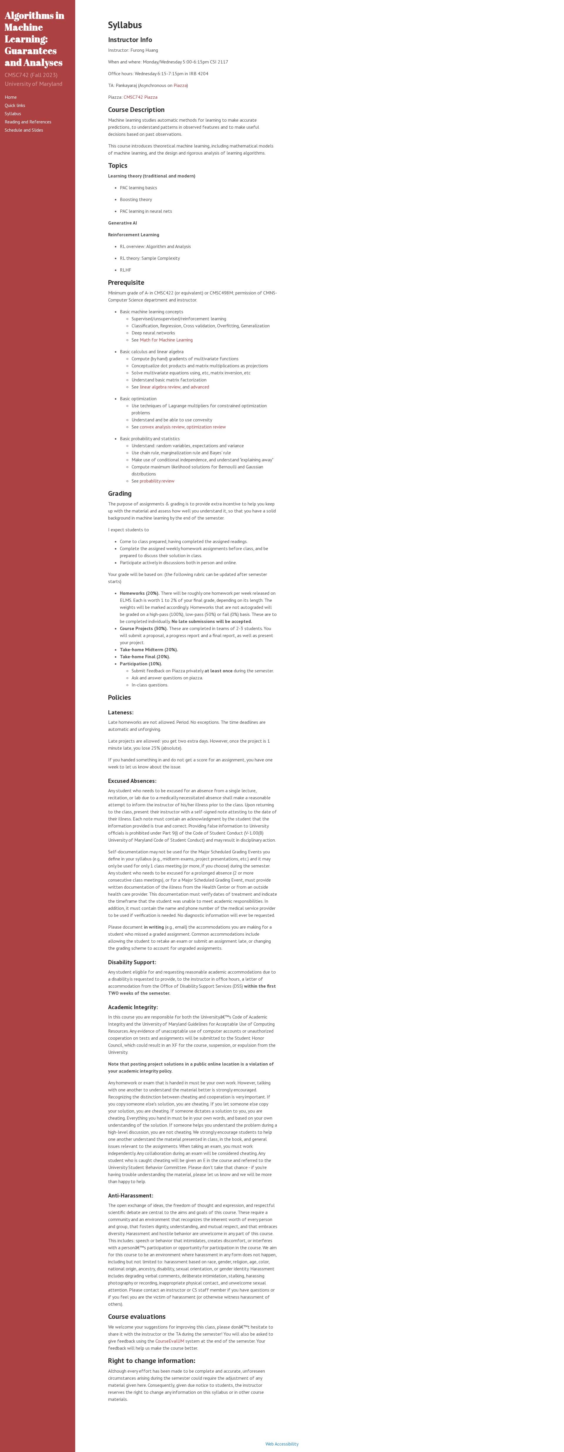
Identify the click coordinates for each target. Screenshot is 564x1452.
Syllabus (13, 113)
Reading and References (28, 122)
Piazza (180, 85)
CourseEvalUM (169, 1341)
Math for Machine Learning (166, 340)
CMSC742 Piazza (140, 97)
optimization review (206, 427)
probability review (157, 481)
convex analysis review (162, 427)
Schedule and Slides (24, 130)
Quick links (15, 105)
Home (11, 97)
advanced (200, 387)
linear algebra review (160, 387)
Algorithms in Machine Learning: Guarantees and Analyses (34, 38)
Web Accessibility (282, 1444)
